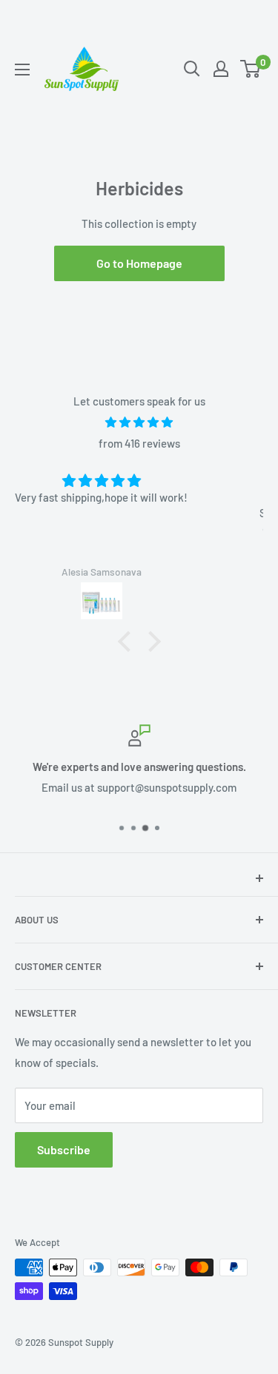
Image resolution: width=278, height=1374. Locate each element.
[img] (139, 422)
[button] (127, 641)
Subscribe (63, 1149)
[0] (251, 69)
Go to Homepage (139, 263)
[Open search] (192, 69)
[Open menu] (22, 69)
